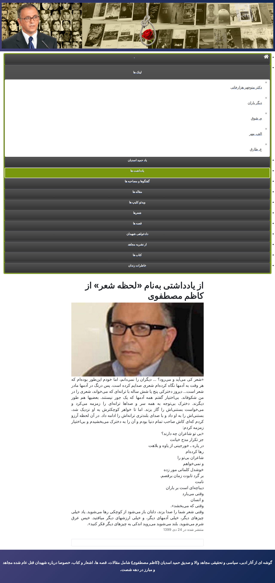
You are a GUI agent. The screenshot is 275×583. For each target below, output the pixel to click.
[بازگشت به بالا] (5, 578)
